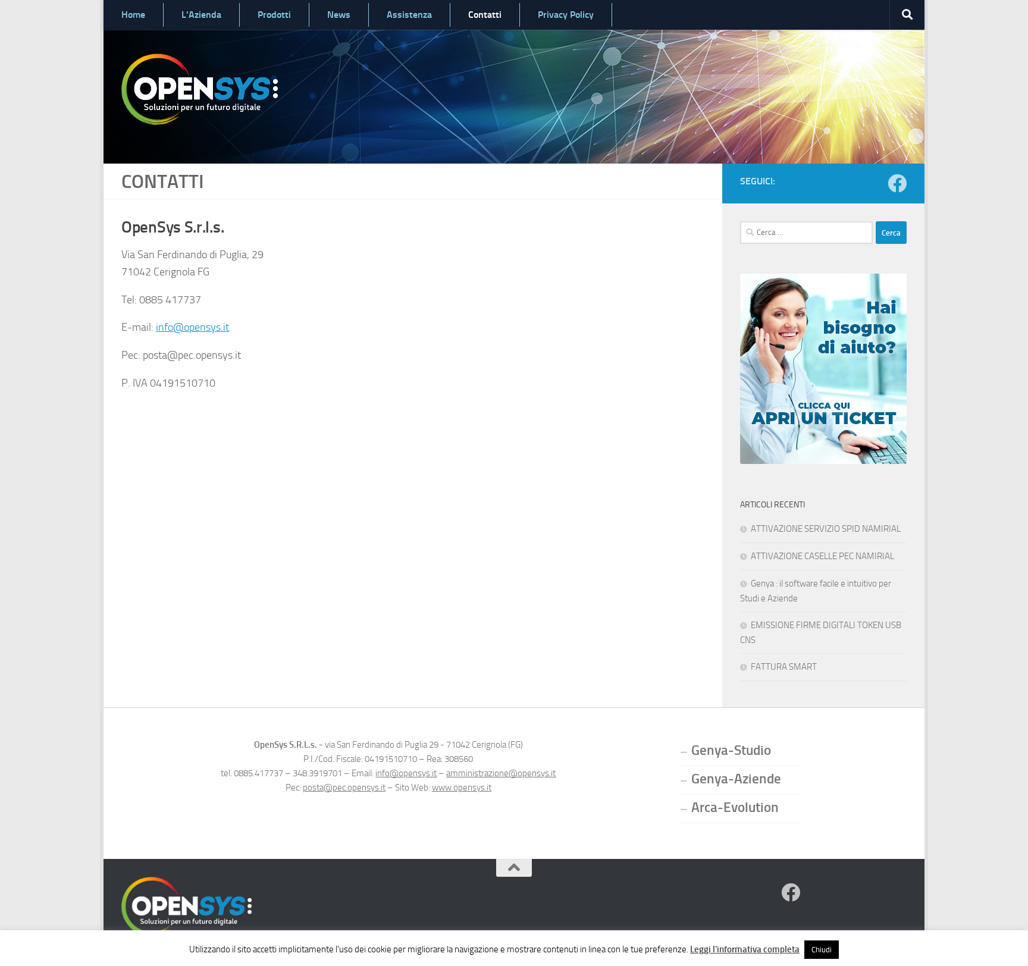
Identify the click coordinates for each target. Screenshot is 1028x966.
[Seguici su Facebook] (897, 183)
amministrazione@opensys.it (501, 773)
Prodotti (274, 14)
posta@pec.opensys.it (344, 787)
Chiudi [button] (821, 949)
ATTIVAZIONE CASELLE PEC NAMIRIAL (822, 556)
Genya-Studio (731, 750)
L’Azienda (201, 14)
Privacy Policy (566, 14)
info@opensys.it (192, 327)
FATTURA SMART (784, 666)
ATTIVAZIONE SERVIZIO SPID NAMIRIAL (826, 528)
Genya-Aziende (736, 779)
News (338, 14)
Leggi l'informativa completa (745, 949)
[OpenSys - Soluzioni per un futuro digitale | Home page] (199, 89)
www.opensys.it (461, 787)
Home (133, 14)
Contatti (485, 14)
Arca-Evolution (735, 807)
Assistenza (409, 14)
